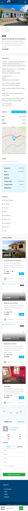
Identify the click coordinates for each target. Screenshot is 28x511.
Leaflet (10, 153)
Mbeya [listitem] (6, 494)
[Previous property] (5, 413)
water (5, 231)
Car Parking (6, 204)
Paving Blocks (7, 223)
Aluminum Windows (9, 200)
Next (17, 413)
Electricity (6, 208)
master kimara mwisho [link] (10, 344)
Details (21, 273)
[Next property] (22, 413)
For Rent (22, 242)
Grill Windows (7, 215)
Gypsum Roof (7, 219)
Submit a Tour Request (14, 474)
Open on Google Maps (19, 112)
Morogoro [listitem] (6, 496)
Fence (5, 211)
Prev (11, 413)
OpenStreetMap (17, 153)
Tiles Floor (6, 227)
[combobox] (14, 450)
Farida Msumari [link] (10, 278)
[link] (14, 249)
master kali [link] (7, 386)
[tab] (8, 422)
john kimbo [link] (9, 402)
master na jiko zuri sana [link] (11, 303)
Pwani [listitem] (5, 491)
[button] (4, 29)
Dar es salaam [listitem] (7, 489)
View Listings (13, 429)
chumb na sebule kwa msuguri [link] (12, 260)
